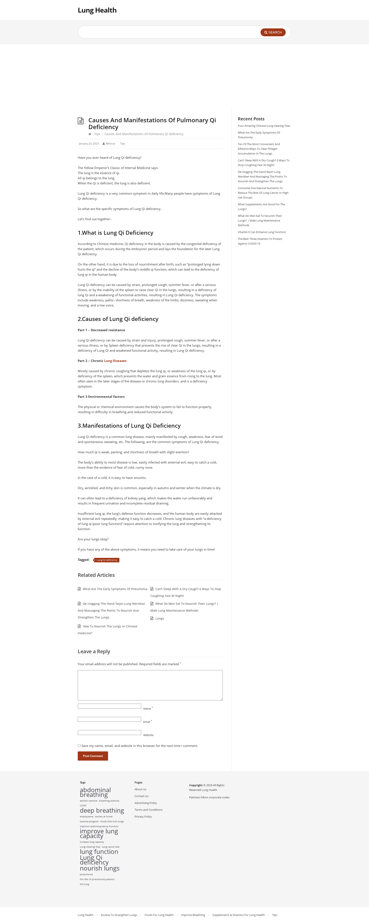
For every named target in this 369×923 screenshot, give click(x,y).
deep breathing (102, 810)
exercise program (89, 821)
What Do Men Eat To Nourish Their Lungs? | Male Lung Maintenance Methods (260, 220)
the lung (84, 884)
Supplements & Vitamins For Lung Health (238, 915)
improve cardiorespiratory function (99, 826)
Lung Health (97, 10)
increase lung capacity (92, 841)
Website (148, 735)
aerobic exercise (88, 800)
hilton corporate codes (215, 797)
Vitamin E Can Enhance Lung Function (262, 232)
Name (148, 708)
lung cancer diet (111, 846)
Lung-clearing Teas (90, 846)
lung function (99, 851)
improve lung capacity (99, 833)
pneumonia (86, 874)
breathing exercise (109, 800)
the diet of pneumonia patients (97, 879)
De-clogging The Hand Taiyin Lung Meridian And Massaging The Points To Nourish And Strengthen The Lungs (111, 610)
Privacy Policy (143, 816)
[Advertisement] (184, 76)
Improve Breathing (193, 915)
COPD (83, 805)
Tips (97, 134)
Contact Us (141, 796)
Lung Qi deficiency (107, 559)
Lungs (159, 618)
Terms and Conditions (149, 810)
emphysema (86, 816)
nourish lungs (100, 868)
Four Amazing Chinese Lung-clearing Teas (264, 126)
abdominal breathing (95, 792)
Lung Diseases (115, 361)
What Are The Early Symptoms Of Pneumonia (115, 589)
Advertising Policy (146, 803)
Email (147, 722)
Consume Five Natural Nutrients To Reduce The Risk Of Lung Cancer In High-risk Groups (263, 192)
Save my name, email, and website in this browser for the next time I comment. (139, 746)
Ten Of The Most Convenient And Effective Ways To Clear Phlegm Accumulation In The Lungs (259, 148)
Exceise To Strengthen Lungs (119, 915)
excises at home (104, 816)
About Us (140, 789)
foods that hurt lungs (112, 821)
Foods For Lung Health (159, 915)
